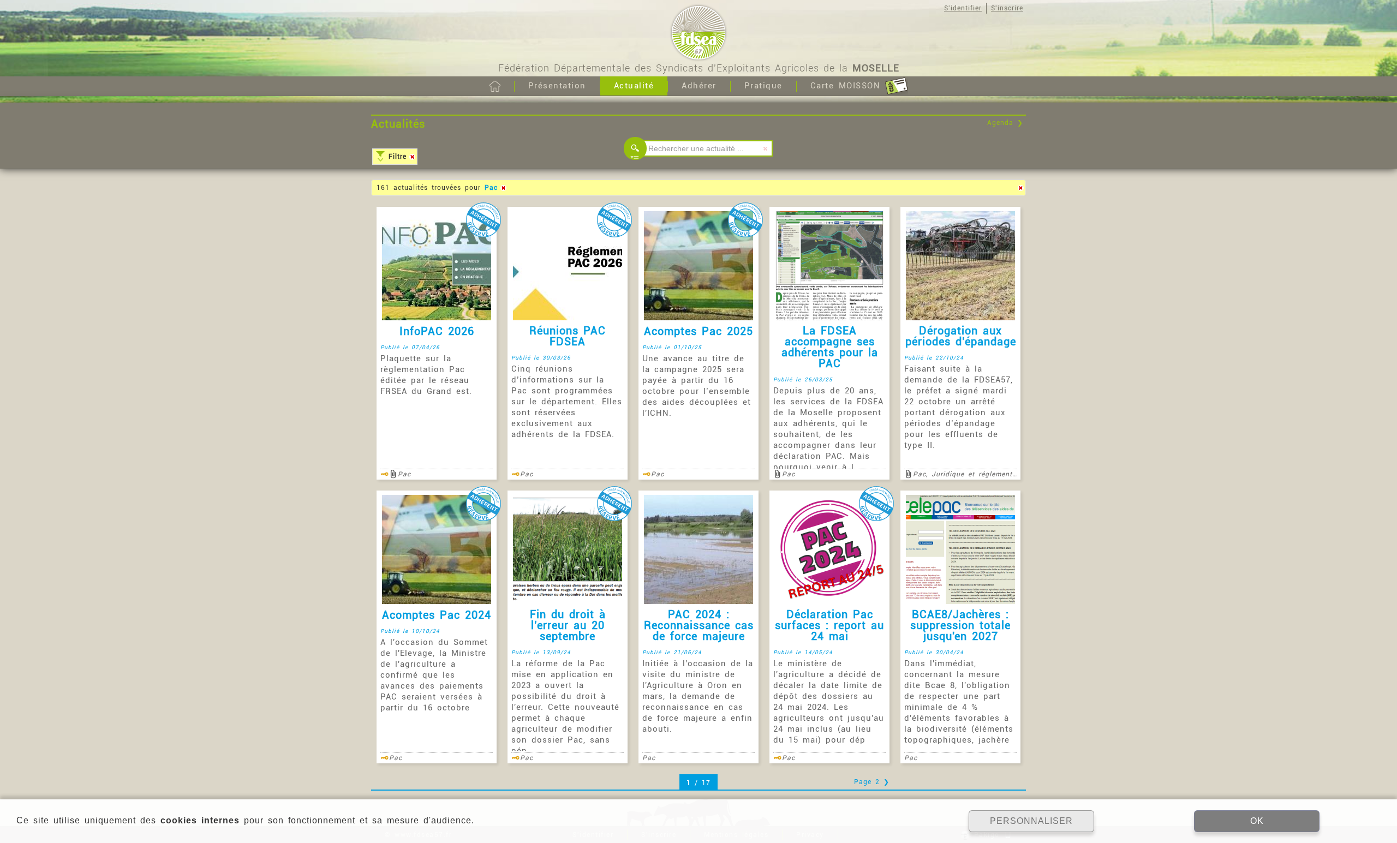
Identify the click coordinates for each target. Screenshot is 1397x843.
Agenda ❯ (1005, 123)
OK (1257, 821)
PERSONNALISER (1031, 821)
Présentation (557, 86)
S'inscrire (1007, 8)
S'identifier (963, 8)
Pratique (763, 86)
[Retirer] (412, 156)
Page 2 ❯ (871, 782)
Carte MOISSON (847, 86)
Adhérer (699, 86)
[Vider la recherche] (765, 148)
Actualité (634, 86)
